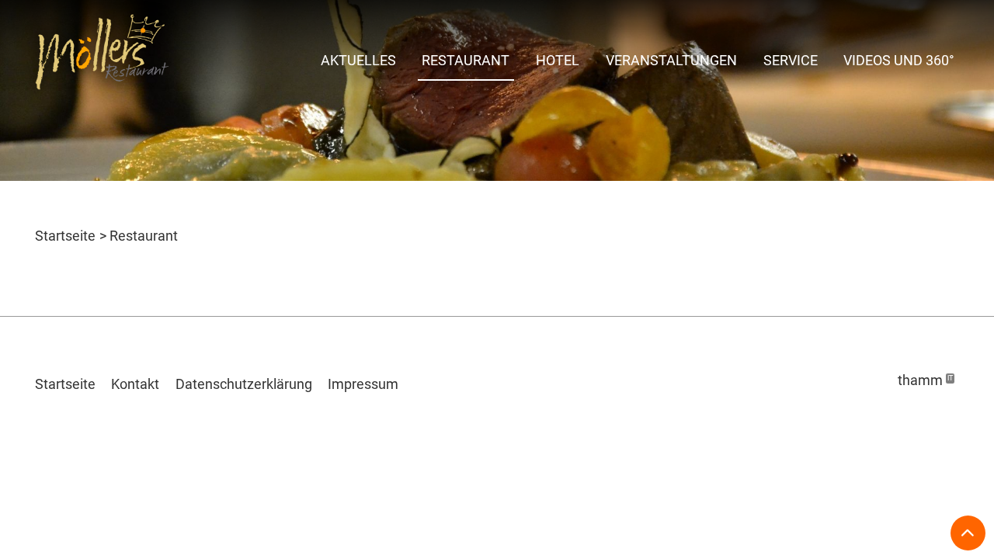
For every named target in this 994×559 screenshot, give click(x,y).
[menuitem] (358, 58)
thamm (925, 380)
